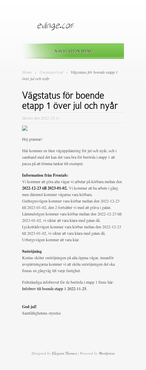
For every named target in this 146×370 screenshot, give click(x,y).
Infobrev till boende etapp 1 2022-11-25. (54, 288)
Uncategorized (51, 72)
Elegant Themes (64, 353)
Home (27, 72)
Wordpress (107, 353)
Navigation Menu (74, 51)
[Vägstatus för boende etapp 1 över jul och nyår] (25, 129)
